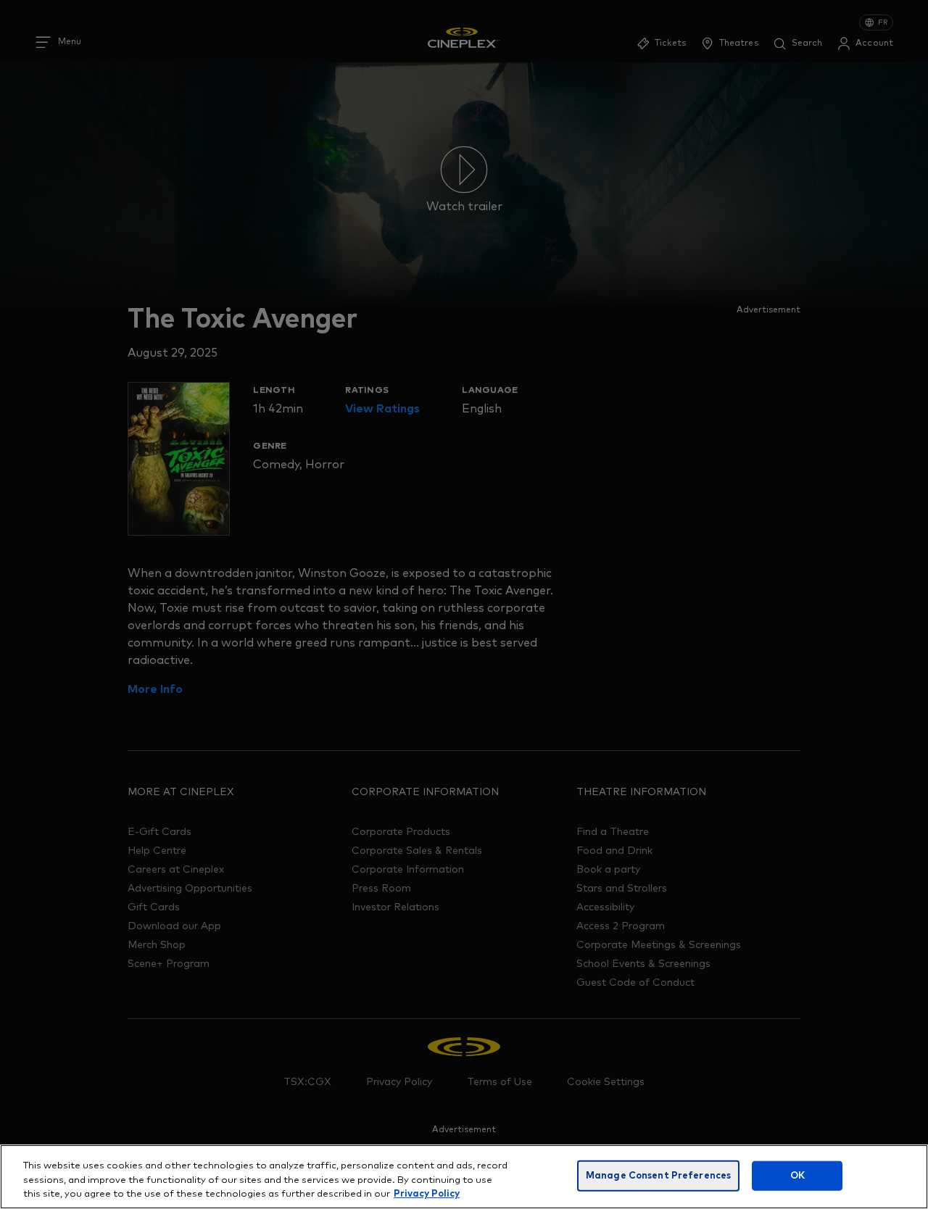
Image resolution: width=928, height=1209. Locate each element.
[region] (464, 1176)
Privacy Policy (427, 1194)
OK (797, 1175)
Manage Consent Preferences (658, 1175)
